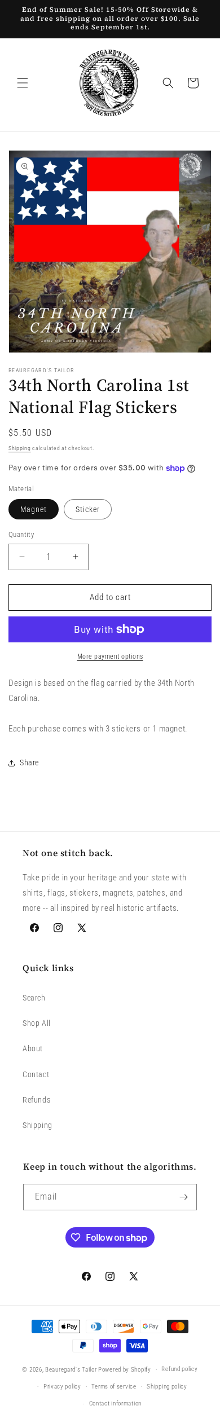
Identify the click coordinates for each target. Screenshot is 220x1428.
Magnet (33, 509)
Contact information (115, 1403)
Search (34, 997)
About (33, 1048)
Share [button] (29, 762)
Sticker (88, 509)
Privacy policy (62, 1386)
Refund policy (179, 1369)
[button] (22, 82)
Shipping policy (167, 1386)
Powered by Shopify (124, 1369)
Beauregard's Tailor (70, 1369)
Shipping (19, 448)
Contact (36, 1074)
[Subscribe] (183, 1197)
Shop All (37, 1023)
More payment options (110, 656)
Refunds (36, 1099)
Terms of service (113, 1386)
